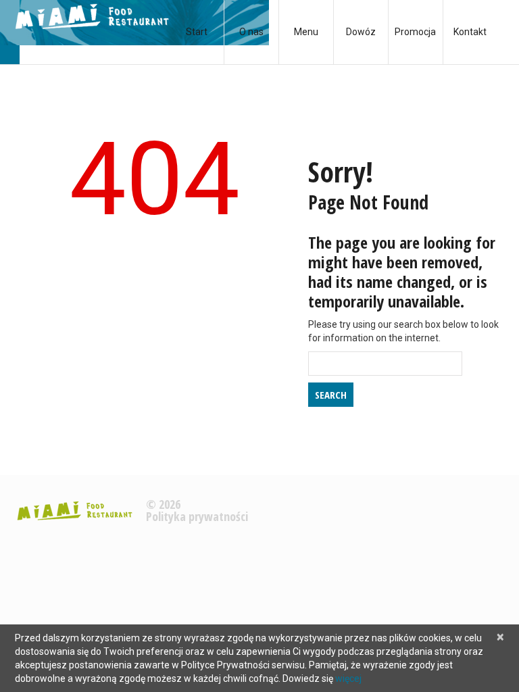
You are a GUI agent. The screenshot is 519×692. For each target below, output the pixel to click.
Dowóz (361, 31)
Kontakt (470, 31)
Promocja (415, 31)
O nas (251, 31)
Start (196, 31)
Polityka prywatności (197, 516)
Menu (306, 31)
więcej (348, 678)
